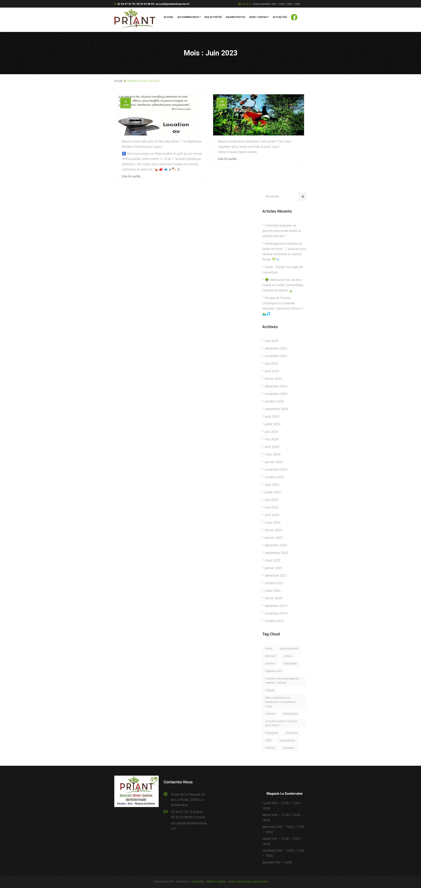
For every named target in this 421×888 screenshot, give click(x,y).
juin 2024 (271, 432)
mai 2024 (271, 439)
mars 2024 (272, 454)
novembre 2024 (276, 394)
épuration (288, 747)
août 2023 (272, 485)
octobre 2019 (274, 621)
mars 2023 (272, 522)
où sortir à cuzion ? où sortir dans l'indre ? (281, 723)
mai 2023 (271, 507)
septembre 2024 (276, 409)
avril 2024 (272, 447)
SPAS (268, 740)
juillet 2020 (273, 591)
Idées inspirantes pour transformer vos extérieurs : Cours (281, 702)
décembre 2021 (276, 575)
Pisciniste (291, 732)
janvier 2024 (274, 462)
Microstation (290, 713)
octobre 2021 (274, 583)
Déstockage (290, 663)
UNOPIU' (270, 747)
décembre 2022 (276, 545)
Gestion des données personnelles (248, 881)
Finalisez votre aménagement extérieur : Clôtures (282, 680)
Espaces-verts (273, 671)
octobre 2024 (274, 401)
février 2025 (273, 379)
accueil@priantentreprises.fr (173, 3)
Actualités (280, 17)
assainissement (289, 648)
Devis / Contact (259, 17)
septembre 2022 (276, 553)
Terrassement (287, 740)
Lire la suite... (132, 176)
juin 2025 (271, 364)
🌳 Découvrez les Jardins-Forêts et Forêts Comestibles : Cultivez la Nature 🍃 (283, 285)
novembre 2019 (276, 613)
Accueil (168, 17)
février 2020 (273, 598)
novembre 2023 (276, 469)
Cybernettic (197, 881)
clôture (288, 656)
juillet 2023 (273, 492)
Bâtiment (270, 656)
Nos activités (213, 17)
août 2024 (272, 416)
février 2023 (273, 530)
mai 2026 (271, 341)
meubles (270, 713)
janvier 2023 (274, 538)
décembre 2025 (276, 348)
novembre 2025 (276, 356)
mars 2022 (272, 560)
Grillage (269, 690)
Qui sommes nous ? (189, 17)
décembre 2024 (276, 386)
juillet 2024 (273, 424)
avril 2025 (272, 371)
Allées (268, 648)
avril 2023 (272, 515)
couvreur (270, 663)
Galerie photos (235, 17)
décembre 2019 (276, 606)
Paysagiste (271, 732)
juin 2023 (271, 500)
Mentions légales (216, 881)
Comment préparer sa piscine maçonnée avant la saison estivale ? (281, 230)
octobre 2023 (274, 477)
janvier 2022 (274, 568)
